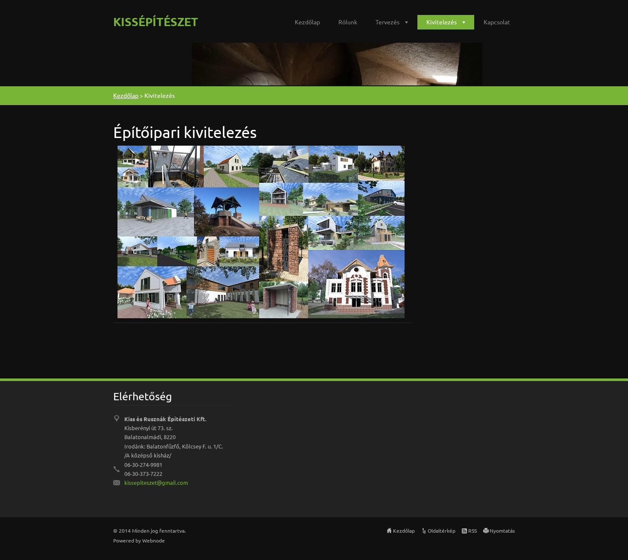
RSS (472, 530)
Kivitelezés (441, 22)
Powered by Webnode (139, 540)
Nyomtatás (502, 530)
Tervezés (387, 22)
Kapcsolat (497, 22)
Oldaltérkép (441, 530)
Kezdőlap (307, 22)
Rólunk (347, 22)
